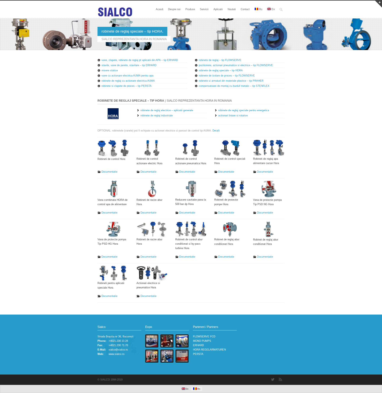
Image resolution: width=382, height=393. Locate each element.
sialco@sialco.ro (118, 349)
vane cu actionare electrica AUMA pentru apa (127, 75)
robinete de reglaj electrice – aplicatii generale (166, 110)
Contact (245, 9)
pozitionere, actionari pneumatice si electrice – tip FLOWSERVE (236, 65)
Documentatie (109, 171)
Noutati (232, 9)
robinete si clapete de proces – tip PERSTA (126, 85)
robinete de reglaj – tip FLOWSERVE (220, 60)
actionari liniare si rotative (233, 115)
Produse (190, 9)
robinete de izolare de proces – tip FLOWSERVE (227, 75)
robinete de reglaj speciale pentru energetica (243, 110)
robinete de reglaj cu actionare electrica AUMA (128, 80)
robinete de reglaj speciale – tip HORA (221, 70)
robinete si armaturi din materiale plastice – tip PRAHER (231, 80)
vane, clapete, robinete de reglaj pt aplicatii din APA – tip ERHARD (139, 60)
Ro (260, 9)
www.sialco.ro (116, 353)
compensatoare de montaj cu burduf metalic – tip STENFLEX (234, 85)
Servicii (204, 9)
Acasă (159, 9)
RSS (281, 379)
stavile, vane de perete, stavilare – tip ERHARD (128, 65)
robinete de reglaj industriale (156, 115)
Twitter (273, 379)
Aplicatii (218, 9)
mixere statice (109, 70)
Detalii (216, 130)
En (273, 9)
